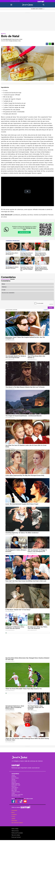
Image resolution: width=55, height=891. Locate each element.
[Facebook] (47, 44)
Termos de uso (15, 830)
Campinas (14, 814)
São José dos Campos (17, 822)
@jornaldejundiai (19, 798)
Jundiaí (13, 818)
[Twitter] (53, 44)
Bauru (13, 812)
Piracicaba (14, 820)
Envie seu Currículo (16, 837)
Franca (13, 816)
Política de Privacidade (17, 833)
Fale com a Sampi (16, 835)
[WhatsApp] (50, 44)
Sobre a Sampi (15, 828)
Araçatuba (14, 810)
